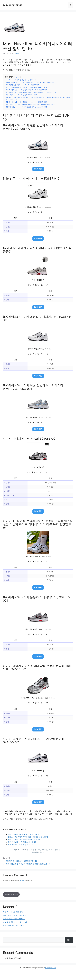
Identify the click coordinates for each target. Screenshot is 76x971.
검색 (69, 940)
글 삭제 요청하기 (11, 894)
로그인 (22, 880)
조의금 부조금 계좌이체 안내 (14, 919)
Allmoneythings (12, 4)
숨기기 (17, 77)
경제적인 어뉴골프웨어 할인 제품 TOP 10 (21, 861)
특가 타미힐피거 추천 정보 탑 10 (20, 845)
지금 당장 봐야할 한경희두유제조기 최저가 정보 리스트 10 (28, 864)
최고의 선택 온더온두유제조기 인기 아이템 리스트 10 (28, 837)
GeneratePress (50, 968)
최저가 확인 (38, 169)
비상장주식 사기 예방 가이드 (14, 926)
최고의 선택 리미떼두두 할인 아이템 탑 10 (24, 839)
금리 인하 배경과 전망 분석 (13, 912)
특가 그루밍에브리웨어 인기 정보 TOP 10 (23, 834)
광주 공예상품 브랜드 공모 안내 (15, 922)
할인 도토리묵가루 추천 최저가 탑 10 (22, 842)
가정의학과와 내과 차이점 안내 (14, 915)
